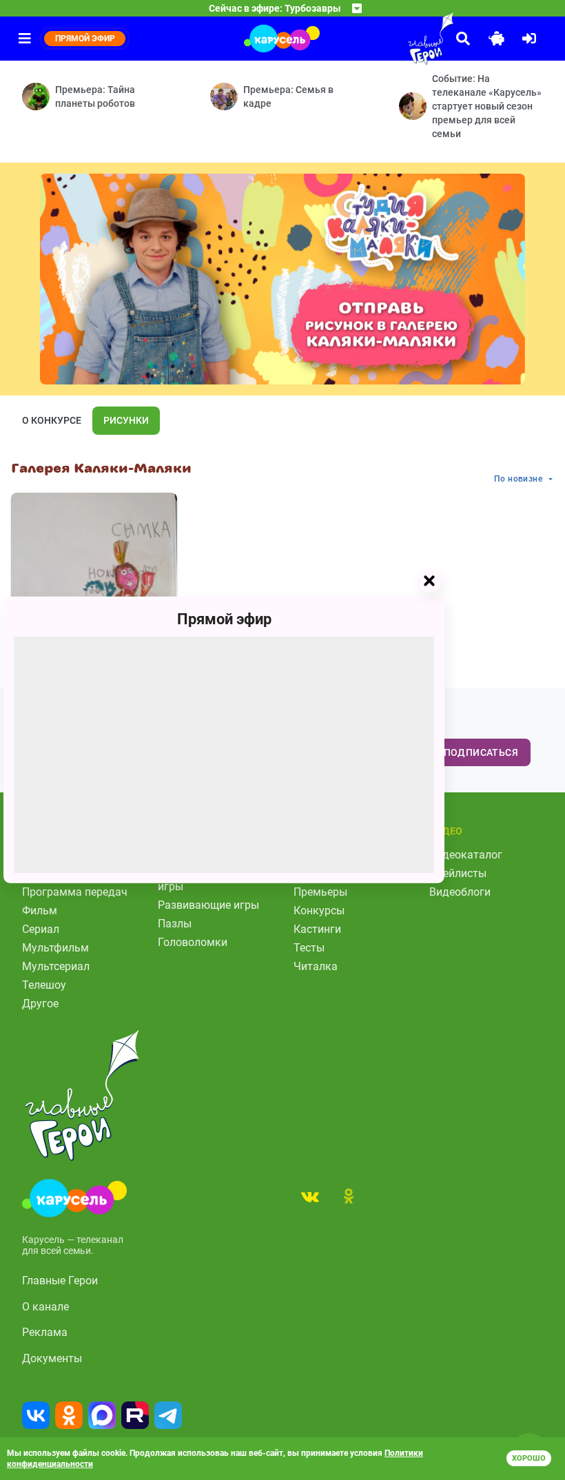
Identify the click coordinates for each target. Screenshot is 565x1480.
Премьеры (320, 891)
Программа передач (74, 891)
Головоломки (192, 942)
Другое (40, 1003)
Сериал (40, 929)
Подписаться (481, 752)
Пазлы (175, 923)
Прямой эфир (224, 619)
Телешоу (44, 984)
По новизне (518, 479)
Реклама (45, 1332)
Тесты (309, 947)
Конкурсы (319, 910)
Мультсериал (56, 966)
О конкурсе (51, 420)
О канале (45, 1306)
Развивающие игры (208, 905)
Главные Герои (60, 1280)
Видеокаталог (465, 854)
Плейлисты (457, 873)
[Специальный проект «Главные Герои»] (400, 38)
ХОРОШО (529, 1458)
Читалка (316, 966)
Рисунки (126, 420)
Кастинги (317, 929)
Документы (52, 1358)
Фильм (39, 910)
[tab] (310, 1196)
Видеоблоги (460, 891)
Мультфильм (55, 947)
